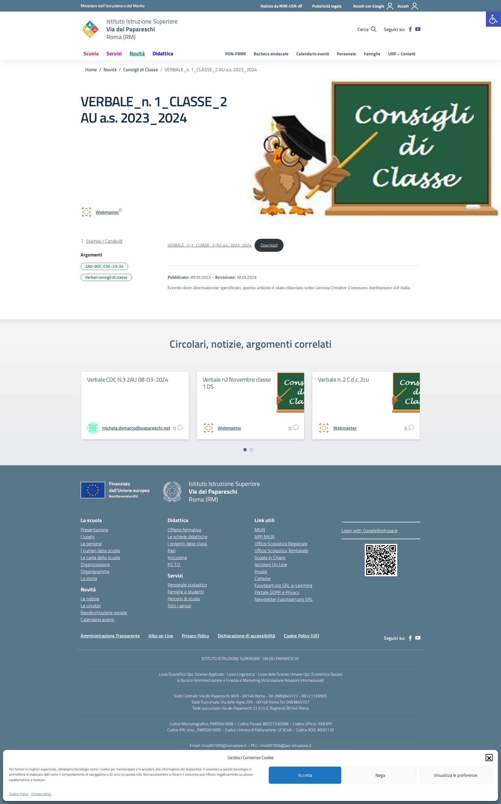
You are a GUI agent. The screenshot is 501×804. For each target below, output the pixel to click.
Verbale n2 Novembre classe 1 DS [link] (237, 383)
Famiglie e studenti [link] (186, 591)
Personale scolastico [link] (187, 584)
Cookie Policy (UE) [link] (301, 635)
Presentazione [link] (94, 529)
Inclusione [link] (177, 557)
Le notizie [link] (90, 598)
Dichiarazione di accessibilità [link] (246, 635)
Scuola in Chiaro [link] (270, 557)
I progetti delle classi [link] (187, 543)
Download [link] (269, 245)
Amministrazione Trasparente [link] (110, 635)
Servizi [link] (114, 53)
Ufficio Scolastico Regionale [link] (281, 543)
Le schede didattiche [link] (187, 536)
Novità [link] (137, 53)
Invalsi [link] (261, 571)
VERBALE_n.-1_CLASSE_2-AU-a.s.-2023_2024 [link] (209, 245)
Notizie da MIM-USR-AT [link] (281, 6)
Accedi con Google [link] (368, 6)
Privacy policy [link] (41, 793)
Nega (380, 775)
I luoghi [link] (88, 536)
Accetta (305, 775)
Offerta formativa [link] (184, 529)
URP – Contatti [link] (401, 53)
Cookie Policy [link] (18, 793)
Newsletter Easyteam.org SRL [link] (284, 599)
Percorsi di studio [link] (184, 598)
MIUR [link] (260, 529)
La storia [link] (89, 578)
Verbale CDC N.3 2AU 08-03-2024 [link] (127, 379)
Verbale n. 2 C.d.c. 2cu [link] (343, 379)
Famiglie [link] (372, 53)
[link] (493, 19)
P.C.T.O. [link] (174, 564)
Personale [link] (346, 53)
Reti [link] (171, 550)
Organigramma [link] (95, 571)
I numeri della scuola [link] (100, 550)
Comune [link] (263, 578)
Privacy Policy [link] (195, 635)
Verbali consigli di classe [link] (106, 277)
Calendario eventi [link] (312, 53)
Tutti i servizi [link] (179, 605)
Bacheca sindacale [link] (271, 53)
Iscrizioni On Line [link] (271, 564)
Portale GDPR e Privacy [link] (277, 592)
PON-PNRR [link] (235, 53)
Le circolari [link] (91, 605)
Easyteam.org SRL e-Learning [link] (283, 585)
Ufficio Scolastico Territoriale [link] (281, 550)
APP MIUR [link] (265, 536)
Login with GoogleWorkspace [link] (369, 530)
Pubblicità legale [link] (327, 6)
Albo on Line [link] (160, 635)
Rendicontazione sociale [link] (104, 612)
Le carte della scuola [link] (100, 557)
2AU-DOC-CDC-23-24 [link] (104, 266)
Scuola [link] (91, 53)
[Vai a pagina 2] (251, 449)
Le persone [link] (91, 543)
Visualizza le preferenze (456, 775)
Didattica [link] (163, 53)
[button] (489, 758)
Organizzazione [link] (95, 564)
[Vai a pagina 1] (245, 449)
